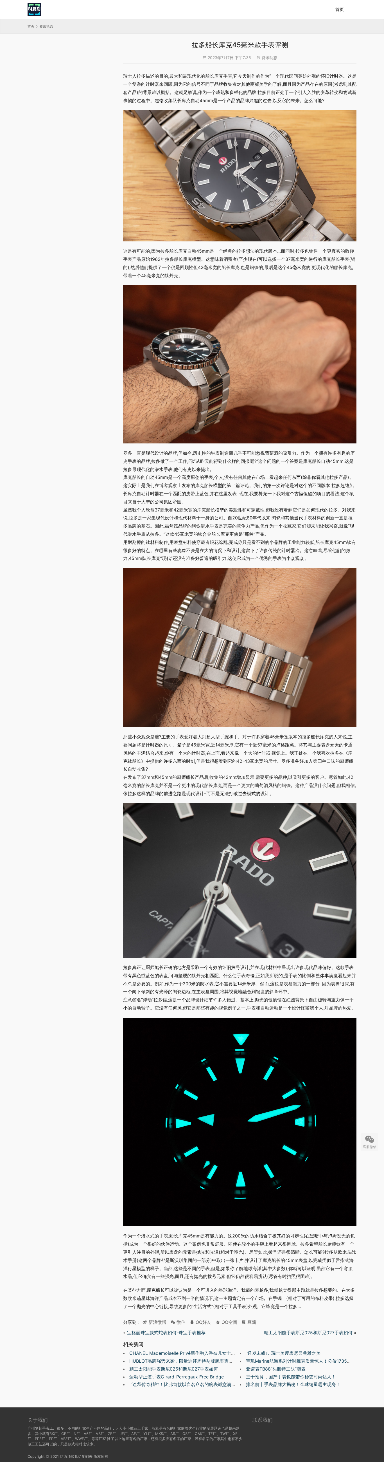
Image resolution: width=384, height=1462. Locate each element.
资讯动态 (269, 57)
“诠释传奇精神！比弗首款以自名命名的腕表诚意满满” (183, 1384)
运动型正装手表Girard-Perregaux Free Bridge (176, 1377)
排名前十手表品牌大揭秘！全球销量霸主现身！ (293, 1384)
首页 (339, 9)
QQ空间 (228, 1322)
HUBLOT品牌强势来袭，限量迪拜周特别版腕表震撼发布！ (188, 1361)
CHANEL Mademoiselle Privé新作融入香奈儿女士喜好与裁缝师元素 (198, 1353)
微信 (178, 1322)
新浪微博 (156, 1322)
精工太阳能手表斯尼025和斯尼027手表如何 (308, 1332)
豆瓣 (251, 1322)
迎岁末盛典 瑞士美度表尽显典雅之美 (283, 1353)
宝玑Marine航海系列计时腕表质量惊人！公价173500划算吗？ (308, 1361)
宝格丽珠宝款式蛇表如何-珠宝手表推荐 (166, 1332)
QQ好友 (202, 1322)
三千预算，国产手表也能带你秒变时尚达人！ (291, 1377)
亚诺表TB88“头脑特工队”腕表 (276, 1369)
